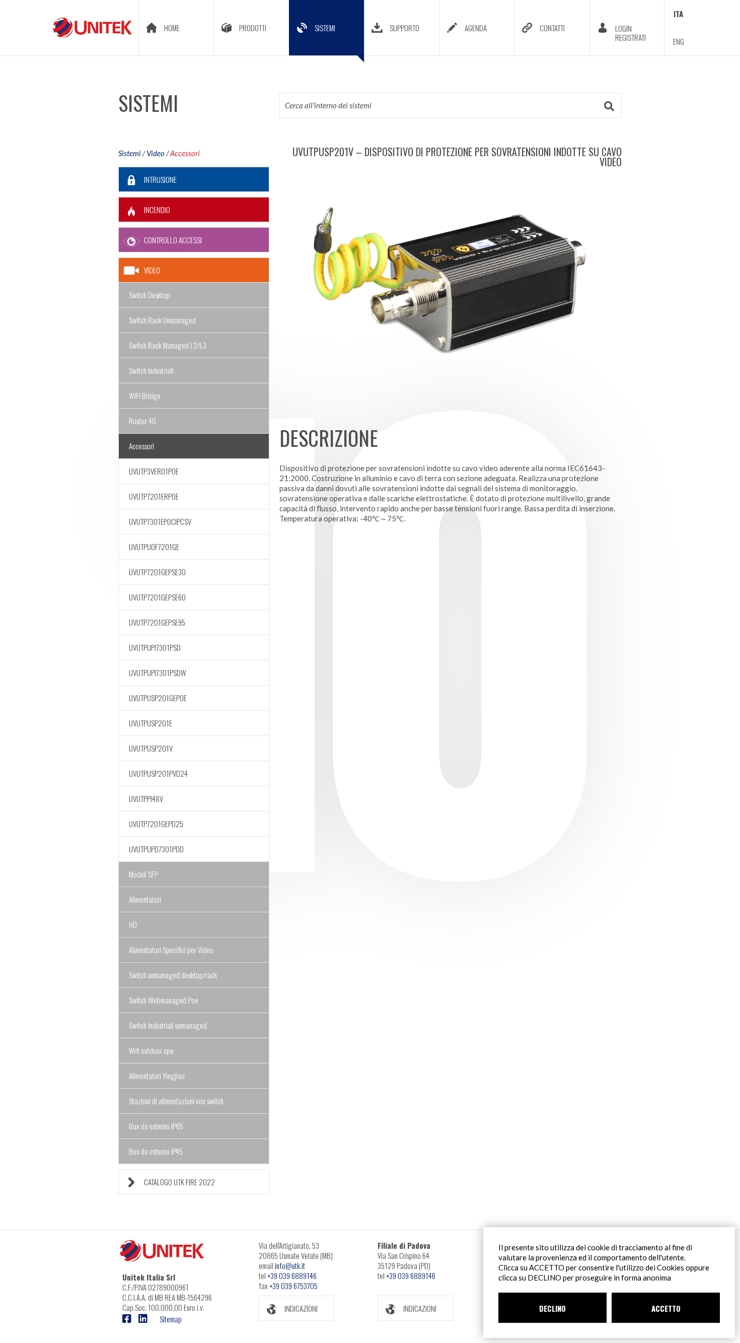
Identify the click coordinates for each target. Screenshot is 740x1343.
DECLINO (552, 1308)
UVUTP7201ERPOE (154, 496)
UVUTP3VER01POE (154, 471)
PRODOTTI (252, 27)
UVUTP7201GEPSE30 (157, 571)
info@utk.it (290, 1265)
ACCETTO (666, 1308)
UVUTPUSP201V (151, 748)
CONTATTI (552, 27)
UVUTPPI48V (146, 798)
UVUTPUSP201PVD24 (158, 773)
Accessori (185, 153)
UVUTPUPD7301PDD (156, 848)
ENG (678, 41)
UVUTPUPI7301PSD (155, 647)
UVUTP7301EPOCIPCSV (160, 521)
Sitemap (171, 1319)
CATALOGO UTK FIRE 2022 (179, 1181)
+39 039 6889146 (292, 1275)
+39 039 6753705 (293, 1285)
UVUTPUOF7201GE (154, 546)
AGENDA (476, 27)
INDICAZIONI (301, 1308)
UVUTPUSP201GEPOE (158, 697)
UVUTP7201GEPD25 (156, 823)
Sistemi (129, 153)
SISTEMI (325, 27)
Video (155, 153)
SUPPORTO (404, 27)
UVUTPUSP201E (150, 722)
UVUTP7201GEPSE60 (157, 596)
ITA (678, 13)
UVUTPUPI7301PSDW (157, 672)
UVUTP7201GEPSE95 (157, 622)
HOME (172, 27)
